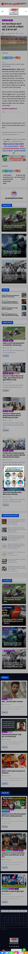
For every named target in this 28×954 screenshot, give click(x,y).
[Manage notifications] (3, 950)
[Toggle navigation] (2, 11)
